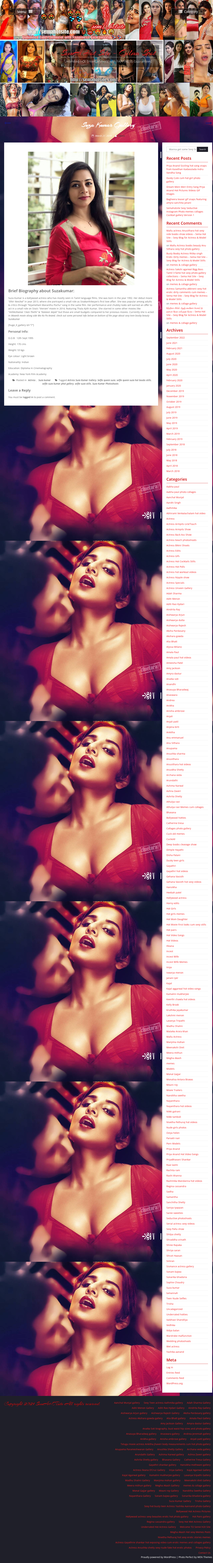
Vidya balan (172, 1330)
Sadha (169, 1191)
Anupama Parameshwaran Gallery (134, 1449)
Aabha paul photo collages (181, 492)
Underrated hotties (177, 1314)
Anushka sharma (175, 753)
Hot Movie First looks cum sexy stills (186, 924)
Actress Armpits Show (178, 529)
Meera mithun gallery (139, 1485)
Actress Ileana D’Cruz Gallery (149, 1470)
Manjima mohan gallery (167, 1480)
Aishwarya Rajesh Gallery (165, 1413)
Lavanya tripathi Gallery (197, 1475)
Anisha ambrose (175, 710)
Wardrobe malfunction (179, 1335)
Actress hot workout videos (181, 572)
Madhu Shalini (174, 1026)
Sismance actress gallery (180, 1266)
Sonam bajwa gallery (166, 1495)
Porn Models (173, 1143)
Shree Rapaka (174, 1245)
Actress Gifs (173, 556)
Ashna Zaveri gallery (199, 1454)
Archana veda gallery (199, 1449)
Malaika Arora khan (177, 1031)
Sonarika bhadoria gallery (196, 1495)
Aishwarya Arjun (175, 614)
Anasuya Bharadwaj (177, 689)
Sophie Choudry (175, 1282)
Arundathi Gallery (145, 1454)
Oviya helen (173, 1132)
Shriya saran (173, 1250)
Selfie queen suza (106, 380)
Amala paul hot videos (178, 657)
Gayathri (171, 865)
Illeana (170, 945)
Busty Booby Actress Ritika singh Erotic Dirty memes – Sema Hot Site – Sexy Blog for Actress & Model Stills (186, 257)
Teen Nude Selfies (176, 1298)
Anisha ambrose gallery (173, 1438)
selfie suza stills (83, 383)
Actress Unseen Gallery (179, 588)
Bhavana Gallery (171, 1459)
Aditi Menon (173, 598)
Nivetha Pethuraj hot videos (181, 1122)
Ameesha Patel (174, 662)
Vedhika (170, 1325)
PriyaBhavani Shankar (178, 1159)
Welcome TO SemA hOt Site (195, 1526)
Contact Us (205, 1552)
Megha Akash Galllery (167, 1485)
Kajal (169, 983)
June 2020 (171, 364)
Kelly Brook (172, 1004)
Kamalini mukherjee (177, 994)
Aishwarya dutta (175, 620)
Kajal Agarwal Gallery (199, 1470)
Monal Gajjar (173, 1074)
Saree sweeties (174, 1213)
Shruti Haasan (174, 1255)
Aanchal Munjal (175, 497)
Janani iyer (172, 978)
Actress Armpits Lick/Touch (181, 524)
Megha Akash (173, 1058)
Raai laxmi (172, 1164)
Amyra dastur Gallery (199, 1423)
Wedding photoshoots (178, 1341)
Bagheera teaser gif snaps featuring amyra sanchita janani (186, 201)
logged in (28, 397)
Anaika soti (172, 678)
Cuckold (170, 839)
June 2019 (171, 417)
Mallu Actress (174, 1036)
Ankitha (170, 732)
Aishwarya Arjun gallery (134, 1413)
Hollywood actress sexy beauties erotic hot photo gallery (157, 1516)
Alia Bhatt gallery (176, 1418)
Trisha (169, 1303)
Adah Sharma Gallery (199, 1402)
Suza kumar (44, 380)
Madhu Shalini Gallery (137, 1480)
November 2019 (175, 396)
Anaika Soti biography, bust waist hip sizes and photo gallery (177, 1428)
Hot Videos (172, 940)
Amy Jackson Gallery (172, 1423)
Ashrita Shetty (174, 796)
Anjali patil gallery (200, 1438)
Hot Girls (171, 908)
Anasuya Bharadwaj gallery (141, 1433)
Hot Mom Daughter (177, 919)
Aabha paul (172, 486)
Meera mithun (174, 1052)
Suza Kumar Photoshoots (105, 383)
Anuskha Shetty (175, 769)
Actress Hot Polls (175, 566)
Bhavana (171, 812)
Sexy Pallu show (175, 1229)
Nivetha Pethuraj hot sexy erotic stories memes (184, 1537)
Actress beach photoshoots (181, 540)
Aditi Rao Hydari (175, 604)
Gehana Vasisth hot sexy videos (183, 881)
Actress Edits (173, 550)
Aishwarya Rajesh (176, 625)
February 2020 (174, 380)
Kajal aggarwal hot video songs (183, 988)
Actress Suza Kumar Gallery (82, 380)
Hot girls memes (175, 913)
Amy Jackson (173, 668)
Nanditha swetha (176, 1095)
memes (170, 1063)
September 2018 (175, 444)
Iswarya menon (174, 972)
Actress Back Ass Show (179, 534)
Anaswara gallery (170, 1433)
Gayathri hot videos (177, 871)
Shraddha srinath (176, 1239)
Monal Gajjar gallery (143, 1490)
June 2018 (171, 455)
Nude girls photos (176, 1127)
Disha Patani (173, 855)
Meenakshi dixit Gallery (197, 1480)
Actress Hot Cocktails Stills (181, 561)
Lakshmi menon (175, 1015)
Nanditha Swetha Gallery (197, 1490)
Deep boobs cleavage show (181, 844)
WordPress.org (174, 1383)
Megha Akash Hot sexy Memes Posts (190, 1532)
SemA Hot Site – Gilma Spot (108, 53)
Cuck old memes (175, 833)
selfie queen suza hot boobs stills (134, 380)
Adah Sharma (174, 593)
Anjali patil (172, 721)
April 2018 (172, 465)
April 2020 (172, 375)
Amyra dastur (174, 673)
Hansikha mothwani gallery (195, 1464)
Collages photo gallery (178, 828)
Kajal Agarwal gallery (133, 1475)
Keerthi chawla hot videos (180, 999)
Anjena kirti (172, 727)
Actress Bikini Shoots (178, 545)
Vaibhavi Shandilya (177, 1319)
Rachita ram (173, 1170)
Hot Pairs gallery (201, 1516)
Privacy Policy (203, 1547)
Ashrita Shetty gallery (146, 1459)
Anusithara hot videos (178, 764)
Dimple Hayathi (175, 849)
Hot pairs (171, 929)
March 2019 (173, 433)
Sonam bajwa (173, 1271)
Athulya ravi (173, 801)
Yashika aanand (175, 1351)
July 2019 (171, 412)
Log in (169, 1367)
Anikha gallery (148, 1438)
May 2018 (171, 460)
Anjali (169, 716)
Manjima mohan (175, 1042)
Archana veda (174, 775)
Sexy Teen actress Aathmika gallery (163, 1402)
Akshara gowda (174, 636)
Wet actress (172, 1346)
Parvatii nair (173, 1138)
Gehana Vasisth (175, 876)
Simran (170, 1261)
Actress (31, 380)
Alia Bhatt (171, 641)
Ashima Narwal (174, 785)
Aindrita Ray (173, 609)
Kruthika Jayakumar (177, 1010)
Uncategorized (174, 1309)
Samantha (172, 1196)
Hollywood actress (176, 897)
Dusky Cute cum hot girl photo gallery (183, 179)
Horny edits (172, 903)
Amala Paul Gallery (200, 1418)
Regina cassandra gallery (161, 1521)
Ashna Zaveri (173, 791)
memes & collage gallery (183, 264)
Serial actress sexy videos (180, 1223)
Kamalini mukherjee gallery (164, 1475)
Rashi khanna (174, 1175)
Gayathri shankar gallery (162, 1464)
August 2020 (173, 353)
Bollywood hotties (176, 817)
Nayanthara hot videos (179, 1106)
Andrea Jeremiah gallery (197, 1433)
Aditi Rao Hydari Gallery (171, 1407)
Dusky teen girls (175, 860)
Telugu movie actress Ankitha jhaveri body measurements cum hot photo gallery (166, 1444)
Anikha (170, 705)
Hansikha (171, 887)
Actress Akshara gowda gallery (146, 1418)
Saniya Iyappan (174, 1207)
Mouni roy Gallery (169, 1490)
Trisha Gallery (203, 1501)
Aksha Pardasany (175, 630)
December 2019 (175, 391)
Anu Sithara (173, 743)
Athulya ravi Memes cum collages (185, 807)
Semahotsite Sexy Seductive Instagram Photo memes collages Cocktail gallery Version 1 (184, 211)
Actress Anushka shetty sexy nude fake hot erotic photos (160, 1547)
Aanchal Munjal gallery (127, 1402)
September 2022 (175, 337)
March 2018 (173, 471)
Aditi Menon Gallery (143, 1407)
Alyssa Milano (174, 646)
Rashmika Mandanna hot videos (184, 1180)
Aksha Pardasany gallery (197, 1413)
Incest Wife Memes (177, 962)
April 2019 (172, 428)
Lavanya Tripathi (175, 1020)
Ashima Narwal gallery (171, 1454)
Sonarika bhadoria (176, 1277)
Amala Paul (172, 652)
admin (121, 135)
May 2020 (171, 369)
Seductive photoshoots (179, 1218)
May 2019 (171, 423)
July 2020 (171, 358)
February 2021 (174, 348)
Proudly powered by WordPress (158, 1557)
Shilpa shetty (173, 1234)
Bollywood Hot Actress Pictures (193, 1511)
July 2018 (171, 449)
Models (170, 1068)
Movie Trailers (174, 1090)
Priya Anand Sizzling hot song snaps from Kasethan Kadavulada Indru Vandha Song (186, 169)
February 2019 (174, 439)
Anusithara (172, 759)
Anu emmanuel (175, 737)
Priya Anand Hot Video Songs (182, 1154)
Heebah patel (173, 892)
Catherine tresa (175, 823)
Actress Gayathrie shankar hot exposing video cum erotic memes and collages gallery (163, 1542)
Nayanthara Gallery (140, 1495)
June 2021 (171, 342)
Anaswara (171, 694)
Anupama (171, 748)
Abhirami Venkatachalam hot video (185, 513)
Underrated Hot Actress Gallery (158, 1526)
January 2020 (173, 385)
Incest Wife (172, 956)
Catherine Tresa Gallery (197, 1459)
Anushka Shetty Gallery (170, 1449)
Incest (169, 951)
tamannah (172, 1293)
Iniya (169, 967)
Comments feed (175, 1378)
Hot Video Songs (175, 935)
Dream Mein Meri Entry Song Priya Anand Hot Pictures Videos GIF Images (185, 190)
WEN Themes (204, 1557)
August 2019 (173, 407)
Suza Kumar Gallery (180, 1501)
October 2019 (173, 401)
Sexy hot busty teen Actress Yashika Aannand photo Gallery (177, 1506)
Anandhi (171, 684)
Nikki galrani (173, 1111)
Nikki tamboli (173, 1116)
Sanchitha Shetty (175, 1202)
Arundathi (172, 780)
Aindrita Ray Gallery (199, 1407)
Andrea (170, 700)
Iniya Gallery (176, 1470)
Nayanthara (173, 1100)
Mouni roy (172, 1084)
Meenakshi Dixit (175, 1047)
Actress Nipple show (177, 577)
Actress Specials (175, 582)
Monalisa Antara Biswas (179, 1079)
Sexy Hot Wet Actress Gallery (195, 1521)
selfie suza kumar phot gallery (58, 383)
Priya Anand (173, 1148)
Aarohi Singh (173, 502)
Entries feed (173, 1372)
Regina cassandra (176, 1186)
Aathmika (171, 508)
